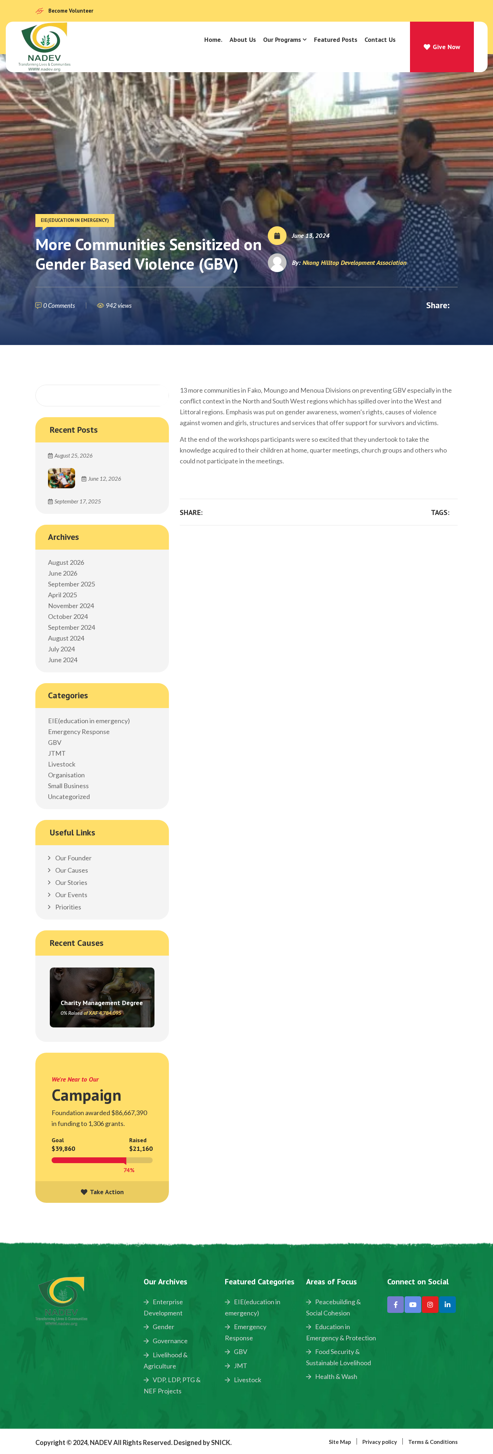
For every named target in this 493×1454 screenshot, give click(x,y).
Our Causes (71, 870)
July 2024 (61, 649)
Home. (213, 39)
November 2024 (71, 606)
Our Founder (73, 858)
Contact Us (380, 39)
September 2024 (71, 627)
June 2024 (62, 660)
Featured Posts (335, 39)
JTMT (57, 753)
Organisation (66, 775)
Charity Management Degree (102, 1003)
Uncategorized (69, 796)
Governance (170, 1341)
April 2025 (62, 595)
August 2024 (66, 638)
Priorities (67, 907)
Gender (163, 1327)
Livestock (61, 764)
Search (153, 396)
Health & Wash (335, 1376)
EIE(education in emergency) (75, 220)
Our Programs (282, 39)
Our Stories (70, 882)
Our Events (70, 895)
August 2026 (66, 562)
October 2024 (68, 616)
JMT (240, 1366)
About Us (243, 39)
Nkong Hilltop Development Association (354, 262)
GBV (54, 742)
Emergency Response (79, 731)
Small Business (68, 786)
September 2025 (71, 584)
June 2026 (62, 573)
